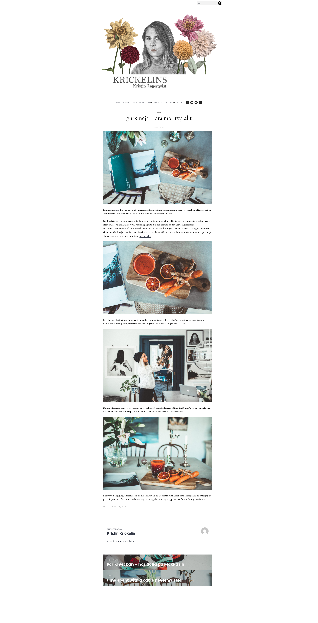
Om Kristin (129, 102)
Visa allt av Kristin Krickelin (120, 541)
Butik (179, 102)
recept (159, 113)
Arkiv (156, 102)
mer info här (145, 235)
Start (119, 102)
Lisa (117, 209)
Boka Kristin (143, 102)
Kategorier (167, 102)
